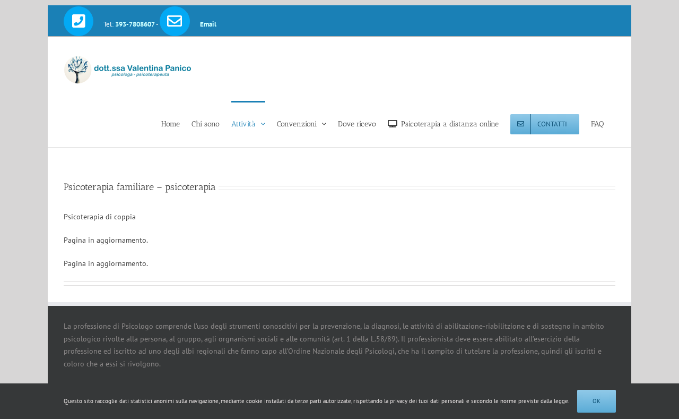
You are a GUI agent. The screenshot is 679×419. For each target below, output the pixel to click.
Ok (596, 401)
